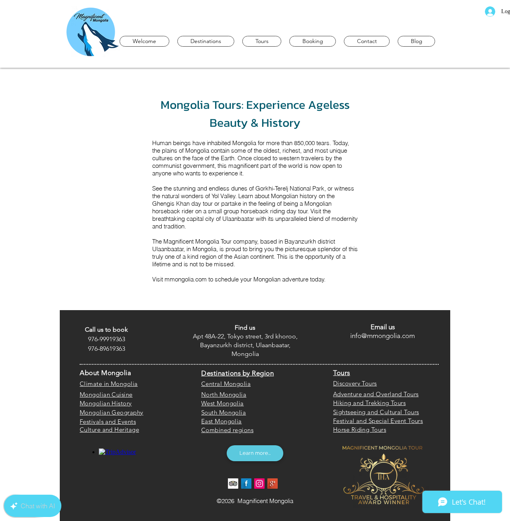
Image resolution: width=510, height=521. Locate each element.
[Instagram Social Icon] (259, 483)
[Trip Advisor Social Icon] (233, 483)
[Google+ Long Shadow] (272, 483)
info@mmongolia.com (382, 336)
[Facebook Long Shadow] (246, 483)
